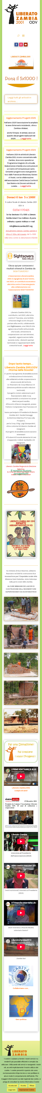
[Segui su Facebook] (16, 44)
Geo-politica (21, 1019)
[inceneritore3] (21, 704)
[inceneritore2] (21, 676)
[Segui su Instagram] (21, 44)
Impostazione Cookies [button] (26, 1090)
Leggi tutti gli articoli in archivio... (19, 99)
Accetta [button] (23, 1086)
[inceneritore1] (21, 620)
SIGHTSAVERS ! (21, 271)
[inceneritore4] (21, 648)
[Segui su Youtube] (26, 44)
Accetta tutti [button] (13, 1086)
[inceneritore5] (21, 732)
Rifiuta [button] (32, 1086)
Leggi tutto (11, 1090)
